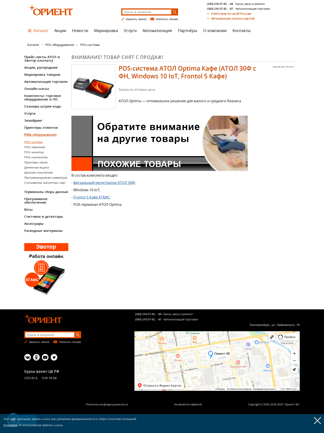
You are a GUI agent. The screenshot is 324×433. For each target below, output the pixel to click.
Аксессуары (33, 224)
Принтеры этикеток (41, 128)
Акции (60, 30)
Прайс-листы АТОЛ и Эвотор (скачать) (42, 58)
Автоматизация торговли (45, 82)
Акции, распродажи (41, 68)
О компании (215, 30)
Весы (28, 210)
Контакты (242, 30)
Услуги (130, 30)
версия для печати (283, 66)
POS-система (90, 45)
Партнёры (187, 30)
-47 (231, 9)
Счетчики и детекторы (43, 217)
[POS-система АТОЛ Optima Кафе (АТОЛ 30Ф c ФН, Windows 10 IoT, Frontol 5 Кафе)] (93, 86)
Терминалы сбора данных (46, 192)
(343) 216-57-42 (217, 9)
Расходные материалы (43, 231)
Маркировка (106, 30)
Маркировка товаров (42, 75)
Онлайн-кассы (36, 89)
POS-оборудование (59, 45)
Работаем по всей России (231, 13)
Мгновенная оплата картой (232, 18)
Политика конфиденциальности (107, 404)
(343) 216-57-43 (217, 4)
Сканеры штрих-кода (42, 106)
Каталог (41, 30)
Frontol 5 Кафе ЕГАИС (91, 197)
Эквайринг (33, 121)
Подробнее (10, 425)
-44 (231, 4)
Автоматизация (157, 30)
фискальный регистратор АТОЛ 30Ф (104, 182)
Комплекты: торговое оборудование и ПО (42, 97)
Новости (80, 30)
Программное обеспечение (36, 200)
